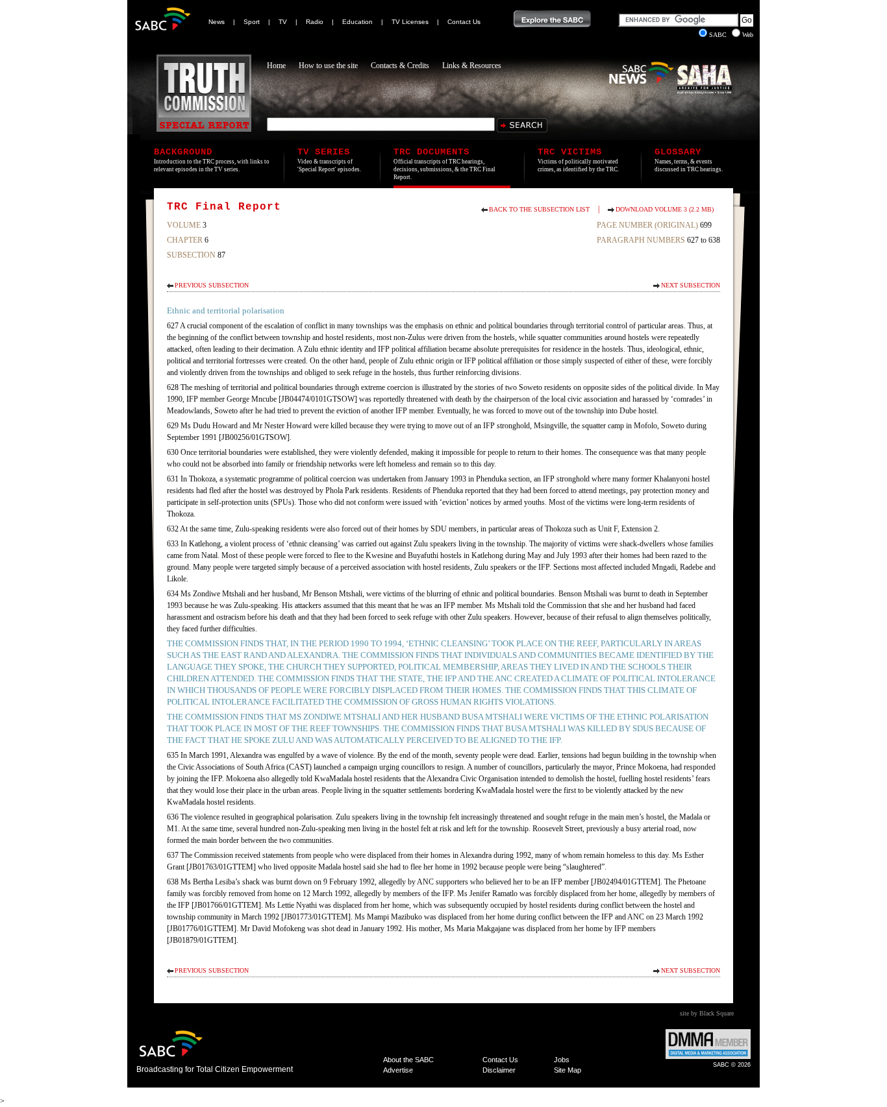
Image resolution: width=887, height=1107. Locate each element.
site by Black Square (707, 1013)
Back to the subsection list (539, 209)
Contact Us (464, 21)
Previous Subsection (212, 285)
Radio (314, 21)
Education (357, 21)
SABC (719, 34)
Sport (252, 21)
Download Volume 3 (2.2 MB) (665, 209)
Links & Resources (471, 65)
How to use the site (328, 65)
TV (283, 21)
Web (747, 34)
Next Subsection (690, 285)
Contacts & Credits (400, 65)
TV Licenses (410, 21)
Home (276, 65)
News (216, 21)
